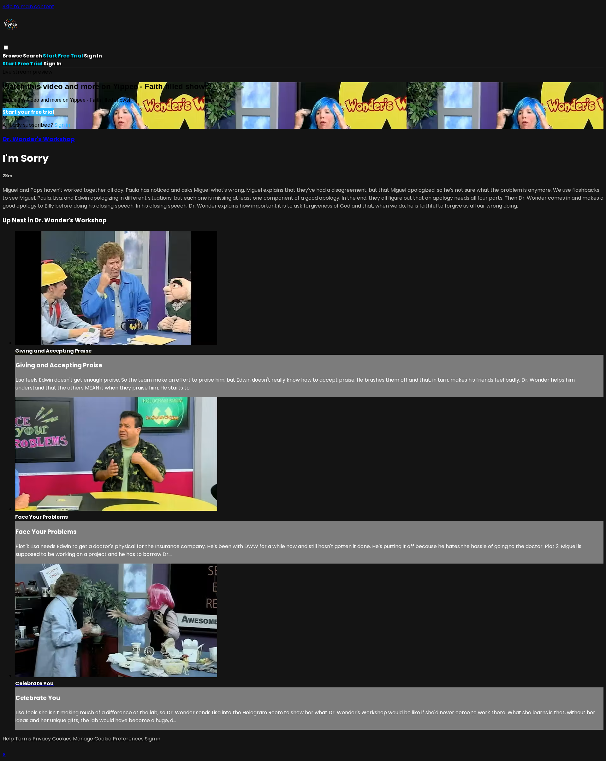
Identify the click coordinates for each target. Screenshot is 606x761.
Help (9, 738)
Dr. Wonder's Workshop (39, 139)
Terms (24, 738)
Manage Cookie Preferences (109, 738)
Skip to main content (28, 6)
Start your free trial (28, 112)
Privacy (42, 738)
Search (33, 55)
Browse (13, 55)
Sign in (93, 55)
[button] (6, 47)
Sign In (53, 63)
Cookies (62, 738)
